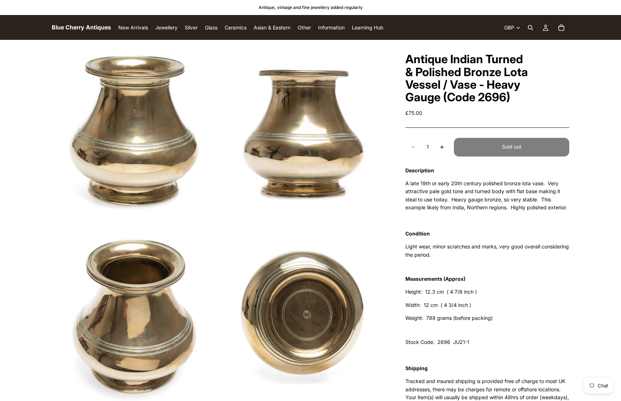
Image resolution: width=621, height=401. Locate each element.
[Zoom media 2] (304, 129)
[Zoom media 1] (135, 129)
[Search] (530, 28)
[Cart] (561, 28)
